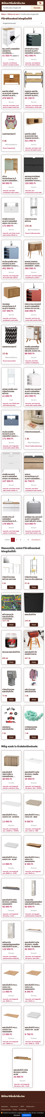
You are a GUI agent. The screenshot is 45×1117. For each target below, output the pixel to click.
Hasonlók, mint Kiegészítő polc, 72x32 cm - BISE (33, 830)
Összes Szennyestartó (9, 361)
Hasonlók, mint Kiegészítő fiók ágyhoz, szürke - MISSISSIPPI (10, 916)
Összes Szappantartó (9, 148)
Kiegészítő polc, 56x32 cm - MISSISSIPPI (32, 859)
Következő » (36, 540)
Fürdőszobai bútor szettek (9, 578)
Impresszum (14, 1107)
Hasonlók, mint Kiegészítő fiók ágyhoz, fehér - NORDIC (33, 787)
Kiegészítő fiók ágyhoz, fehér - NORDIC (32, 774)
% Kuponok (22, 1110)
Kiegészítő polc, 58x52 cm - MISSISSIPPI (9, 987)
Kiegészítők (30, 614)
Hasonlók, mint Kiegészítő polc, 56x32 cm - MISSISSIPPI (33, 873)
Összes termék (6, 1110)
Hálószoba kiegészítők (30, 690)
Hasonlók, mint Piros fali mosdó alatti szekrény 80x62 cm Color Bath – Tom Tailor (33, 320)
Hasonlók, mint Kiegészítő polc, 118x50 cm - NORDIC (11, 830)
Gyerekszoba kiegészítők (31, 728)
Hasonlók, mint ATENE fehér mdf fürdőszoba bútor (11, 404)
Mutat (11, 587)
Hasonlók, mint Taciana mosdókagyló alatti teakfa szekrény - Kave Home (10, 320)
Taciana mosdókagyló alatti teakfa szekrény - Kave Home (9, 308)
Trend (15, 1110)
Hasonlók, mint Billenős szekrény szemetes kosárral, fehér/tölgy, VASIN (11, 65)
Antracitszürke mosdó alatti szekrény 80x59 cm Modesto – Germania (33, 180)
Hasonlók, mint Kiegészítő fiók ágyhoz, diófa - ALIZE (21, 1085)
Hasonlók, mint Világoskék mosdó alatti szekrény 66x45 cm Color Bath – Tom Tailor (11, 448)
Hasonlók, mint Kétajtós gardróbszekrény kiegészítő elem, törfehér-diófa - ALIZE (11, 958)
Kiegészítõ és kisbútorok (31, 653)
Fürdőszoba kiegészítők (8, 690)
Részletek (17, 1115)
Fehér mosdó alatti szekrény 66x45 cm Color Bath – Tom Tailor (10, 222)
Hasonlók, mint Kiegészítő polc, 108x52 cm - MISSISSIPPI (10, 1043)
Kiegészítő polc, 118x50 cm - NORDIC (10, 815)
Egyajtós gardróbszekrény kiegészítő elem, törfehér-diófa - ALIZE (33, 904)
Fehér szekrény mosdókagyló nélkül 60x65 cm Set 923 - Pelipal (32, 349)
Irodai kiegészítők (11, 652)
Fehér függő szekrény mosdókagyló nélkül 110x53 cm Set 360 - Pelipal (10, 521)
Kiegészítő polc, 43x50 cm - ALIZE (32, 1028)
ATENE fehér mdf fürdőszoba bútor (10, 391)
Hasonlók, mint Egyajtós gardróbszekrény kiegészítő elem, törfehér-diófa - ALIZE (33, 916)
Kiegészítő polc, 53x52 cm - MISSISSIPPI (32, 987)
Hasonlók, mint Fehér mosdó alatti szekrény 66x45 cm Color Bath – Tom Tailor (11, 235)
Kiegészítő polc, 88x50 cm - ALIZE (9, 858)
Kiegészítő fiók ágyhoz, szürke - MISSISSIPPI (10, 902)
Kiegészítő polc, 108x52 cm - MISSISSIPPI (9, 1029)
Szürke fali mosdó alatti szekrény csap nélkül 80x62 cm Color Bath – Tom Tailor (33, 521)
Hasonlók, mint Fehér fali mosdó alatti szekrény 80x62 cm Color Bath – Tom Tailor (33, 405)
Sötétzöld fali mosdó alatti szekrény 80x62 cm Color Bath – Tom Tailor (33, 53)
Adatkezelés (30, 1107)
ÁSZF (22, 1107)
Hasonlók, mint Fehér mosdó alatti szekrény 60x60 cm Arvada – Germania (11, 490)
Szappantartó (9, 134)
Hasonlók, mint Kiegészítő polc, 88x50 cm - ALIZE (10, 872)
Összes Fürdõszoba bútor (32, 233)
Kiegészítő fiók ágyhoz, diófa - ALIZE (21, 1072)
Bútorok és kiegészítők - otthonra (8, 616)
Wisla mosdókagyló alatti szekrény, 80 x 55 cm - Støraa (34, 477)
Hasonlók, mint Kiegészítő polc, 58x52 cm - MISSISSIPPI (10, 1001)
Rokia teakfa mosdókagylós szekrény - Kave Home (32, 264)
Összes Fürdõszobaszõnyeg (33, 446)
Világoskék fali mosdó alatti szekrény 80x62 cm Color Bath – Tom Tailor (10, 265)
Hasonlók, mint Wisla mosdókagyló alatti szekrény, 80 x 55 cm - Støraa (33, 490)
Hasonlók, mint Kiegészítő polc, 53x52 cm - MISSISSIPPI (33, 1001)
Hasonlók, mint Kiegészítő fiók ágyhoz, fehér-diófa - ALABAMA (33, 958)
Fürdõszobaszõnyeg (34, 432)
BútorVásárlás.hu (13, 3)
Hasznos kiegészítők (7, 728)
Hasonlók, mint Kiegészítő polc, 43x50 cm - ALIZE (33, 1042)
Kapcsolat (4, 1107)
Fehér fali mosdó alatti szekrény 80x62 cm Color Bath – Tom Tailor (33, 392)
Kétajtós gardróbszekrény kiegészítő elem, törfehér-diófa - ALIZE (11, 946)
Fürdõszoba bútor (31, 220)
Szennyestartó (9, 346)
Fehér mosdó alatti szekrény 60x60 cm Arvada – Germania (10, 477)
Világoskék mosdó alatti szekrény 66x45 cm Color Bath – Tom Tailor (10, 436)
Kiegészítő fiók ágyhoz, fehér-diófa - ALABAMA (32, 944)
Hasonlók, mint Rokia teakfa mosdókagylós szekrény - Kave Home (33, 277)
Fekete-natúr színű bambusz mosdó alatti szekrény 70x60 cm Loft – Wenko (33, 95)
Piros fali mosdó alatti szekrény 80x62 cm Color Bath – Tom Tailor (33, 307)
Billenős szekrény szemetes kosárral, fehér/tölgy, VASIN (11, 52)
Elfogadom (26, 1115)
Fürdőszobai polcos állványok (33, 578)
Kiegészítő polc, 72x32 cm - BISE (32, 815)
